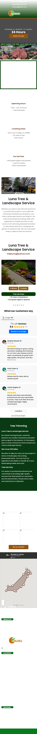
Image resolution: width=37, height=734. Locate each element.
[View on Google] (4, 342)
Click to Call (18, 36)
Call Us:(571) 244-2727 (19, 4)
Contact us (18, 107)
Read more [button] (11, 360)
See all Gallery (18, 547)
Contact (23, 288)
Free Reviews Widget (19, 415)
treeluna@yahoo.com (19, 7)
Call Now (13, 288)
